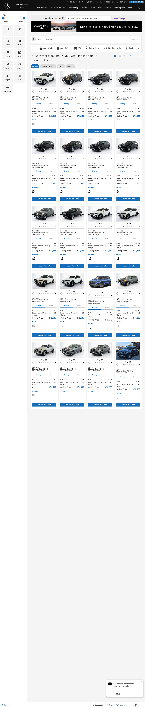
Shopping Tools (119, 8)
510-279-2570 (122, 2)
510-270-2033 (107, 2)
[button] (139, 7)
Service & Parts (95, 8)
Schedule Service (136, 2)
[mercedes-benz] (7, 5)
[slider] (3, 18)
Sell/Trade (107, 8)
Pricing (38, 104)
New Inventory (42, 8)
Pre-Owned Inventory (57, 8)
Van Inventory (73, 8)
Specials (84, 8)
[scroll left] (34, 48)
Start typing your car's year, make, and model (82, 18)
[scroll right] (138, 48)
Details (51, 104)
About (130, 8)
